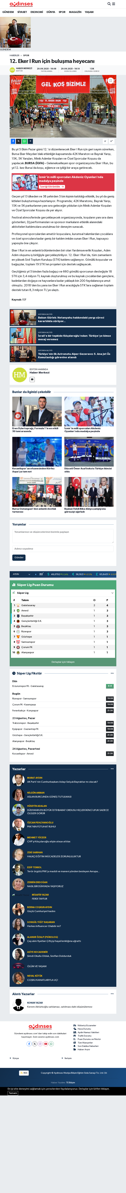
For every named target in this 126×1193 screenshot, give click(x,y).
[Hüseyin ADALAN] (18, 809)
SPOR (62, 12)
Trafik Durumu (84, 1036)
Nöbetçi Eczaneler (87, 1025)
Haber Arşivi (84, 1049)
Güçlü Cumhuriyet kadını (41, 911)
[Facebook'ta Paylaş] (13, 141)
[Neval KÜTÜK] (18, 978)
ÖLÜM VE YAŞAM (37, 966)
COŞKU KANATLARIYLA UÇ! (42, 980)
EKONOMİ (37, 12)
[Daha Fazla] (30, 141)
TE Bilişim (70, 1082)
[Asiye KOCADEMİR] (18, 954)
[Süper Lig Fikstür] (112, 673)
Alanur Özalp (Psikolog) (42, 937)
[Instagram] (40, 1043)
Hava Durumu (84, 1029)
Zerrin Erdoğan (37, 882)
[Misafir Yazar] (20, 895)
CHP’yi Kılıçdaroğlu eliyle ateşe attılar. (49, 841)
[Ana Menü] (113, 4)
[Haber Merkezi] (19, 375)
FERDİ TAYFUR (39, 899)
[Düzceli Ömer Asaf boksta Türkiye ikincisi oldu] (89, 451)
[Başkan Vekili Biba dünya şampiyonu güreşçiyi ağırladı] (89, 492)
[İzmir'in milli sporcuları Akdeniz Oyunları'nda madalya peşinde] (89, 411)
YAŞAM (89, 12)
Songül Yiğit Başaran (41, 922)
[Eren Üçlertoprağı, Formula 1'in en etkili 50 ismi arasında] (37, 411)
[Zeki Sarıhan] (18, 854)
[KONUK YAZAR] (18, 1005)
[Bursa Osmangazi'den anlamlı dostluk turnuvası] (37, 492)
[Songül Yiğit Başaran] (18, 924)
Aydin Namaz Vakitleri (88, 1032)
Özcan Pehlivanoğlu (40, 823)
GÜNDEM (8, 12)
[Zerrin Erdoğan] (18, 884)
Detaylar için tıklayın (63, 662)
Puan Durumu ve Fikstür (89, 1039)
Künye (16, 1058)
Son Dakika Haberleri (88, 1046)
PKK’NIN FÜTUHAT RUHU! (41, 826)
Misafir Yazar (40, 895)
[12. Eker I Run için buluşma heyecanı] (63, 106)
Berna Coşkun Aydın (39, 907)
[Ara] (109, 4)
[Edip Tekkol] (18, 869)
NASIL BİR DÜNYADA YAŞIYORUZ (45, 886)
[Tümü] (112, 769)
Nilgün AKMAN (35, 793)
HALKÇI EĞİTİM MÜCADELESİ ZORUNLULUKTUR (54, 856)
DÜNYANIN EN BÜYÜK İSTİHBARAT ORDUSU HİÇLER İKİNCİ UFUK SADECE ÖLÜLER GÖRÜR (68, 812)
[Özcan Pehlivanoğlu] (18, 824)
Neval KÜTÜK (34, 976)
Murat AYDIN (34, 778)
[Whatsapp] (51, 1043)
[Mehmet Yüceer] (18, 839)
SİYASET (22, 12)
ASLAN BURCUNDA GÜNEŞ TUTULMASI (49, 797)
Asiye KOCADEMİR (37, 952)
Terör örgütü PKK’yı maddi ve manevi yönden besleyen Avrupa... (63, 871)
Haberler (14, 55)
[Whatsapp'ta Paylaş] (24, 141)
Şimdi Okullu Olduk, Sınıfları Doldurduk (49, 956)
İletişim (68, 1058)
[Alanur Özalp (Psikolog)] (18, 939)
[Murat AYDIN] (18, 780)
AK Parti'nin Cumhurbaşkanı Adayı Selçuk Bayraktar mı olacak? (62, 782)
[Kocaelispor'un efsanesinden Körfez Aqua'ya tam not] (37, 451)
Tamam (13, 1093)
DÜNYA (51, 12)
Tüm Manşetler (85, 1043)
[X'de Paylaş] (18, 141)
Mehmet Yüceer (36, 837)
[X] (34, 1043)
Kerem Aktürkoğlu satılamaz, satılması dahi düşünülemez (59, 1007)
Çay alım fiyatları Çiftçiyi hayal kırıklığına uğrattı (54, 941)
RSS (25, 1073)
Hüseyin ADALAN (37, 806)
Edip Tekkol (34, 867)
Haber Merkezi (39, 372)
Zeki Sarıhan (35, 852)
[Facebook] (29, 1043)
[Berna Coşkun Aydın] (18, 909)
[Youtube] (45, 1043)
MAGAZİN (75, 12)
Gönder (19, 557)
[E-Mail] (32, 379)
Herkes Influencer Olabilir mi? (44, 926)
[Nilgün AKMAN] (18, 795)
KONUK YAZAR (35, 1003)
